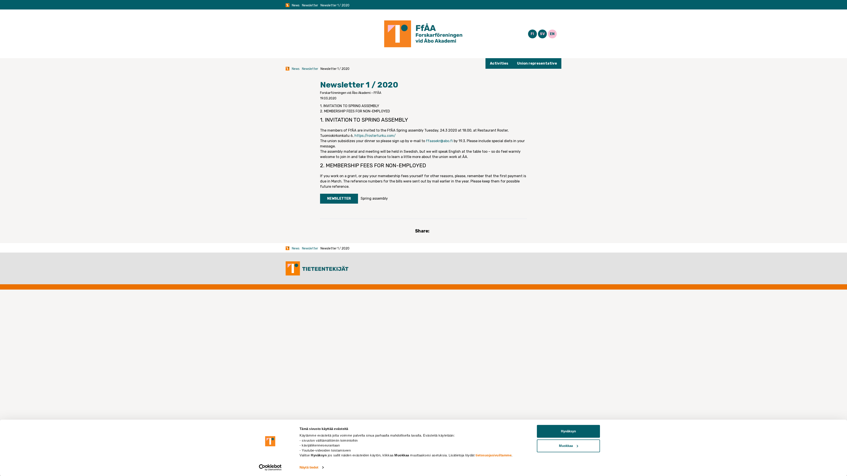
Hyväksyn (568, 431)
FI (532, 34)
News (296, 5)
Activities (499, 63)
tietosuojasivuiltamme (494, 455)
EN (552, 34)
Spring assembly (374, 198)
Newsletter (310, 5)
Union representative (537, 63)
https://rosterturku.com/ (375, 136)
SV (542, 34)
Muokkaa (566, 446)
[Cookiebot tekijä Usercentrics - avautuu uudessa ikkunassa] (270, 467)
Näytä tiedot (309, 467)
